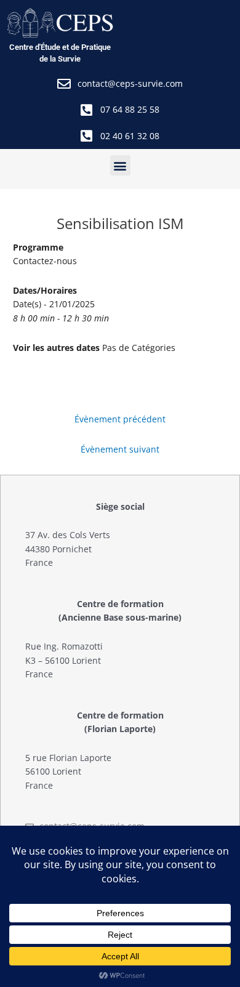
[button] (120, 165)
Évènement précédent (120, 419)
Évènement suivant (120, 449)
